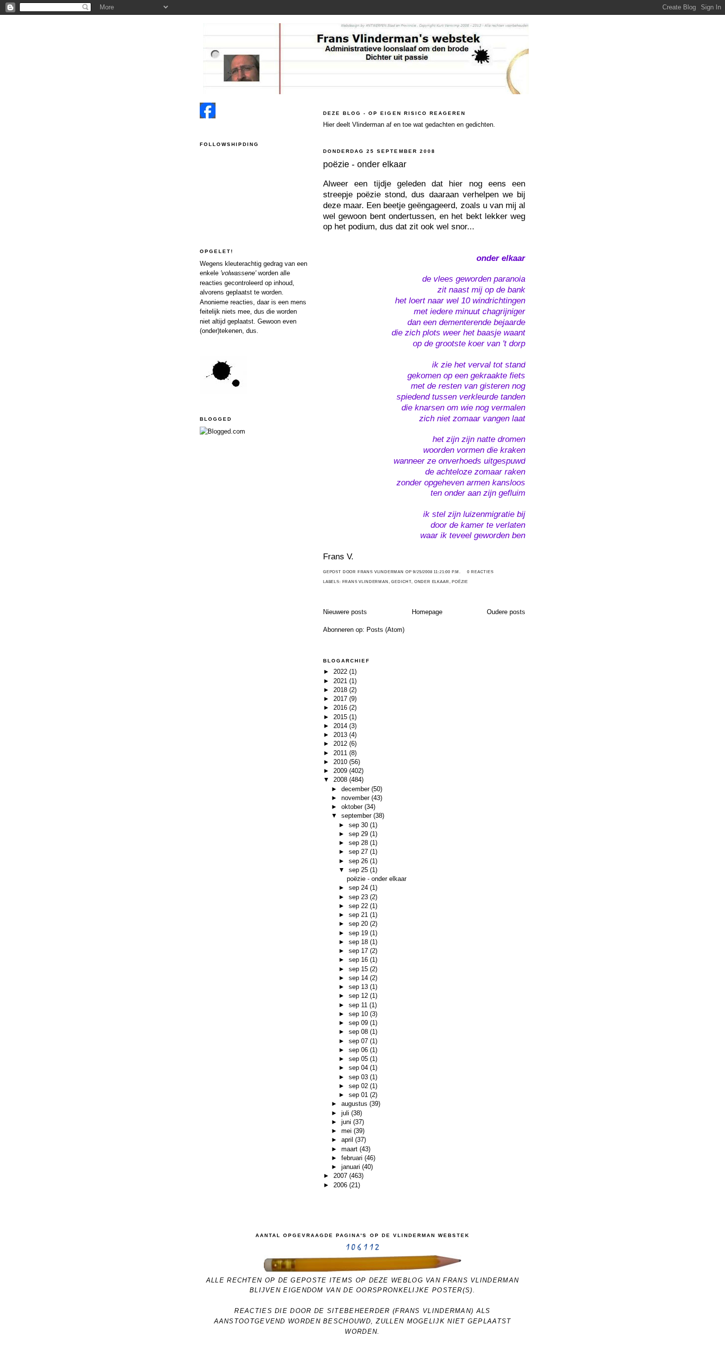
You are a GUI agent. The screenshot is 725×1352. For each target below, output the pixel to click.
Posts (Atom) (385, 629)
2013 (341, 734)
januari (351, 1166)
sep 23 (359, 897)
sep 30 (359, 825)
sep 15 (359, 969)
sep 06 (359, 1050)
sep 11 (359, 1005)
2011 (341, 753)
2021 (341, 681)
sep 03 (359, 1077)
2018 (341, 690)
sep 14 (359, 978)
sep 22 (359, 906)
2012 (341, 743)
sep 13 (359, 986)
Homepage (427, 612)
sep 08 (359, 1031)
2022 (341, 671)
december (356, 789)
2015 (341, 717)
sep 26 (359, 861)
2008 (341, 779)
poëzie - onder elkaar (364, 164)
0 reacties (480, 572)
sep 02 (359, 1086)
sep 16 (359, 959)
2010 (341, 762)
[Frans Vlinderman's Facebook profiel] (208, 116)
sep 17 (359, 950)
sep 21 (359, 914)
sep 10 (359, 1014)
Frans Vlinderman (365, 582)
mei (347, 1130)
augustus (355, 1103)
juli (346, 1113)
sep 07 (359, 1041)
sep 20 (359, 923)
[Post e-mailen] (463, 572)
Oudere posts (506, 612)
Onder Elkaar (431, 582)
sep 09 (359, 1022)
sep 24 (359, 887)
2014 (341, 726)
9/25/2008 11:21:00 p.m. (437, 572)
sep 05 (359, 1058)
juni (347, 1122)
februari (352, 1158)
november (356, 798)
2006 (341, 1185)
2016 (341, 707)
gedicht (401, 582)
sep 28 (359, 842)
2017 (341, 698)
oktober (352, 806)
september (357, 815)
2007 (341, 1175)
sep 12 (359, 995)
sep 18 (359, 942)
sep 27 (359, 851)
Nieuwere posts (345, 612)
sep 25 (359, 870)
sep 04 (359, 1067)
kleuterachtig (243, 263)
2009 (341, 770)
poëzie (460, 582)
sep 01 (359, 1094)
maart (350, 1149)
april (348, 1139)
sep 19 (359, 933)
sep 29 (359, 834)
